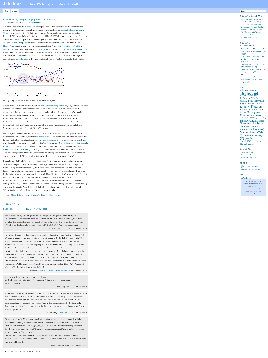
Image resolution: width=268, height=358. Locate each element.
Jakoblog (40, 4)
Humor (263, 104)
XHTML (255, 191)
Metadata (244, 115)
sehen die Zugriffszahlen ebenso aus (72, 49)
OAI (241, 118)
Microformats (255, 115)
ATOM (257, 90)
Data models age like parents (251, 24)
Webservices (251, 135)
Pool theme (259, 184)
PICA (246, 121)
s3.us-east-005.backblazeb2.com (252, 56)
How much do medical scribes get (253, 77)
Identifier (245, 106)
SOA (261, 123)
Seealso (262, 120)
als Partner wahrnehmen (46, 140)
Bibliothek (14, 195)
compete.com (42, 49)
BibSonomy (245, 98)
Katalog (256, 106)
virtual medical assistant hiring (252, 69)
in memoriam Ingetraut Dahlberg (253, 27)
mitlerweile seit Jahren (45, 136)
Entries (248, 189)
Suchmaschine (246, 129)
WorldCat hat (8, 49)
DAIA (253, 98)
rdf (257, 121)
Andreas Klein (246, 49)
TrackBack (40, 209)
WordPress (255, 181)
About (14, 11)
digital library (254, 100)
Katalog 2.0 (245, 109)
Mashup (251, 112)
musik (263, 115)
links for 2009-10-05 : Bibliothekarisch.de (55, 270)
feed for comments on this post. (18, 209)
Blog (6, 11)
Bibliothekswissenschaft (248, 96)
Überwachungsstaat (247, 144)
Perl (242, 121)
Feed (262, 101)
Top (255, 194)
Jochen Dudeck (63, 313)
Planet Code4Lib (247, 155)
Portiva (243, 64)
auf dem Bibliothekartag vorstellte (52, 105)
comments (257, 189)
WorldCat (41, 195)
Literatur (243, 112)
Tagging (258, 129)
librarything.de (22, 59)
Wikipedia (30, 26)
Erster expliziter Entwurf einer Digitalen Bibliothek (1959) (253, 51)
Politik (252, 120)
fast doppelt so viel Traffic (69, 46)
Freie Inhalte (247, 103)
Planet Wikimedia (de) (249, 157)
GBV (258, 103)
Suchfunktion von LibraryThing (16, 149)
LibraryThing (8, 46)
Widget (260, 136)
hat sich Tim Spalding (19, 43)
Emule (68, 287)
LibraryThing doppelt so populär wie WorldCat (29, 19)
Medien (259, 112)
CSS (251, 194)
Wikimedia (246, 138)
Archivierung (249, 90)
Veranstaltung (248, 132)
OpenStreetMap (260, 118)
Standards (253, 126)
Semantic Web (249, 123)
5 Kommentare (35, 22)
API (242, 90)
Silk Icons (254, 186)
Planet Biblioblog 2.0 (248, 152)
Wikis (259, 141)
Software (244, 126)
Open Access (249, 118)
